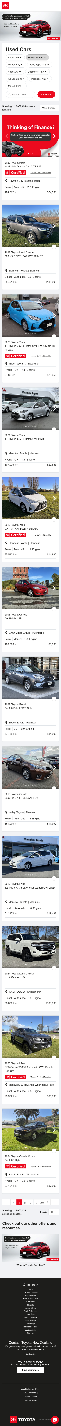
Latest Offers (30, 1308)
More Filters (16, 86)
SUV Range (30, 1320)
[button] (55, 1420)
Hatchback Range (31, 1327)
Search (46, 94)
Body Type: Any (40, 64)
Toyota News (30, 1295)
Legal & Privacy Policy (30, 1389)
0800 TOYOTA (30, 1349)
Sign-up (30, 1333)
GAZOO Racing (31, 1393)
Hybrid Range (30, 1317)
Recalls (30, 1305)
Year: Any (15, 71)
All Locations (16, 78)
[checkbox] (54, 157)
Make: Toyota (37, 57)
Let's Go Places (31, 1292)
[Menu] (57, 5)
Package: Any (40, 78)
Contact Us (30, 1354)
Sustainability (30, 1330)
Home (30, 1289)
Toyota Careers (30, 1400)
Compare (30, 1302)
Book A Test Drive (30, 1298)
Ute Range (30, 1323)
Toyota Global (30, 1396)
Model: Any (16, 64)
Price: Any (15, 57)
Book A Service (30, 1311)
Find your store (30, 1370)
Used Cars (30, 1314)
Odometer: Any (37, 71)
